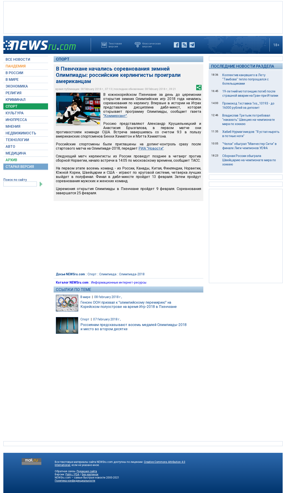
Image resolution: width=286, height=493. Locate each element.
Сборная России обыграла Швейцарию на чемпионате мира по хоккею (249, 160)
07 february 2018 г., (107, 319)
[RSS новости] (184, 45)
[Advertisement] (143, 17)
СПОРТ (12, 106)
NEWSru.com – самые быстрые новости (80, 477)
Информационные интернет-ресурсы (118, 282)
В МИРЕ (12, 79)
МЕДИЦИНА (16, 153)
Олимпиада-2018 (132, 274)
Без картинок (90, 474)
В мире (85, 297)
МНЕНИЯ (13, 126)
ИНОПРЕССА (16, 120)
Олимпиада (107, 274)
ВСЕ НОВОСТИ (18, 59)
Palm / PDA (72, 474)
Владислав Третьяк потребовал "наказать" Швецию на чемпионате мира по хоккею (248, 120)
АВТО (10, 146)
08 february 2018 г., (108, 297)
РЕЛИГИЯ (13, 93)
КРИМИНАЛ (15, 100)
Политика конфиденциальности (75, 480)
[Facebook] (176, 45)
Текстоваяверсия (115, 45)
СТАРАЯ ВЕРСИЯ (20, 167)
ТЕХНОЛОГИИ (17, 140)
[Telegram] (192, 45)
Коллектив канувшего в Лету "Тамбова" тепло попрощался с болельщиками (245, 79)
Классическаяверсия (151, 45)
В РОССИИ (14, 73)
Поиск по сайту (15, 180)
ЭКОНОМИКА (17, 86)
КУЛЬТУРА (15, 113)
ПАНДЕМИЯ (16, 66)
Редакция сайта (87, 471)
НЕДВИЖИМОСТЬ (21, 133)
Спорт (62, 59)
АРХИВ (11, 160)
